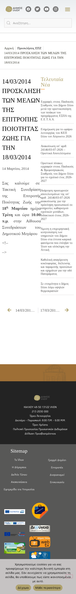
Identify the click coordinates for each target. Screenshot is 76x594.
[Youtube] (46, 9)
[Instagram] (55, 9)
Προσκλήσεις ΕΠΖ (29, 48)
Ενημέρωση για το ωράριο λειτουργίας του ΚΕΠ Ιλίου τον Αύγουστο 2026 (56, 133)
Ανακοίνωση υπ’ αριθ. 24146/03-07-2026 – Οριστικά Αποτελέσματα (56, 150)
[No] (69, 576)
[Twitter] (37, 9)
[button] (68, 9)
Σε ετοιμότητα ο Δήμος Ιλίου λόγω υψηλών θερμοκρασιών (55, 287)
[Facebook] (28, 9)
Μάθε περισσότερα (47, 587)
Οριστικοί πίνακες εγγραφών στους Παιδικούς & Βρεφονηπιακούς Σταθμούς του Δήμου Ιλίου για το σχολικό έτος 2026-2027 (57, 172)
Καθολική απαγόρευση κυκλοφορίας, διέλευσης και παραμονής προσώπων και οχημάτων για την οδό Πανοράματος (56, 266)
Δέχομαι (23, 587)
